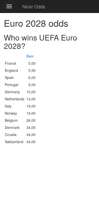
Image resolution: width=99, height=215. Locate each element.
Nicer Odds (33, 6)
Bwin (30, 56)
